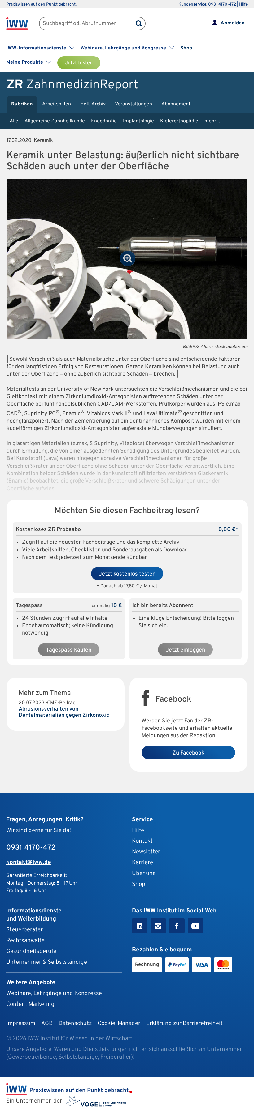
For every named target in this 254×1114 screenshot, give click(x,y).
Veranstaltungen (133, 104)
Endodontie (104, 121)
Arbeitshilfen (56, 104)
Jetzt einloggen (185, 650)
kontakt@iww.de (28, 862)
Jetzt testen (79, 63)
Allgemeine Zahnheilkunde (54, 121)
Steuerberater (24, 929)
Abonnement (175, 104)
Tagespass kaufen (68, 650)
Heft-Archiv (93, 104)
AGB (47, 1023)
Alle (14, 121)
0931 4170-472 (30, 848)
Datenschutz (75, 1023)
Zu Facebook (188, 753)
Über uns (143, 873)
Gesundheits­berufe (31, 951)
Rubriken (22, 104)
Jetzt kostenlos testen (127, 574)
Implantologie (138, 121)
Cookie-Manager (119, 1023)
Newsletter (146, 852)
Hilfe (243, 4)
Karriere (142, 862)
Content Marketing (30, 1004)
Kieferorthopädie (179, 121)
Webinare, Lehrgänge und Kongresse (54, 993)
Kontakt (142, 841)
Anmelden (233, 23)
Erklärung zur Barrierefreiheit (184, 1023)
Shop (186, 48)
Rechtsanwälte (25, 940)
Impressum (20, 1023)
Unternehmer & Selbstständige (46, 962)
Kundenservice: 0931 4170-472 (207, 4)
